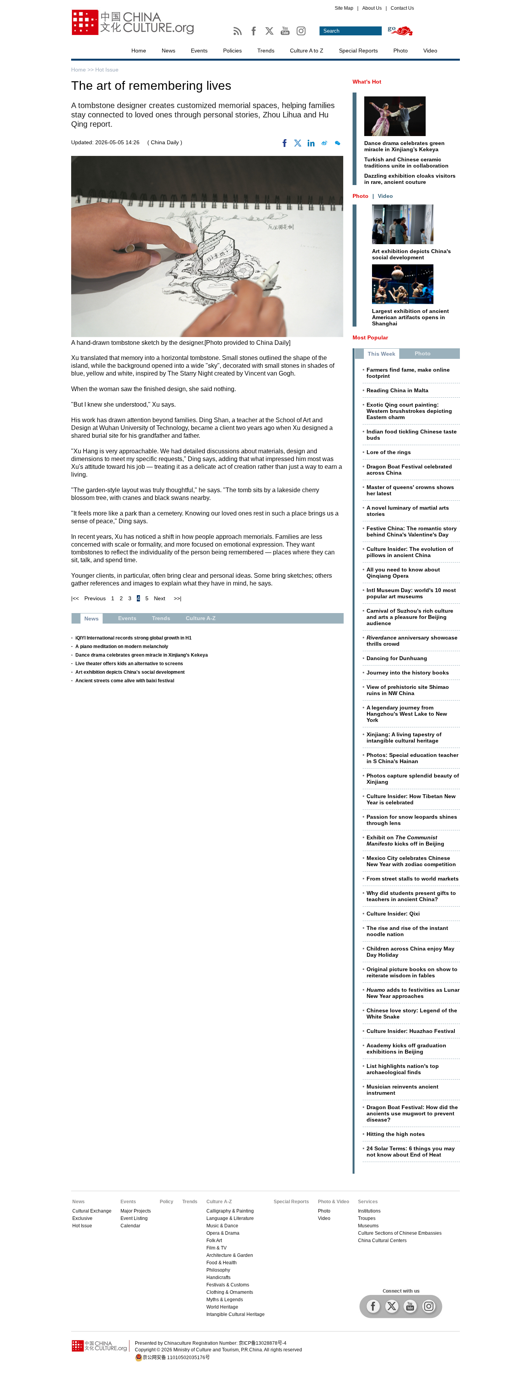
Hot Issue (107, 69)
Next (159, 598)
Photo (400, 50)
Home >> (83, 69)
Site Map (344, 8)
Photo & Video (333, 1201)
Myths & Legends (224, 1299)
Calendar (130, 1225)
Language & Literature (230, 1218)
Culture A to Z (306, 50)
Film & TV (216, 1248)
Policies (232, 50)
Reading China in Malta (397, 390)
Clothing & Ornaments (229, 1292)
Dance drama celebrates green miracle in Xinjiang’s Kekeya (141, 655)
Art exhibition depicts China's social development (130, 672)
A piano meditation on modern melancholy (121, 646)
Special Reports (358, 50)
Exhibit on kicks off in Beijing (405, 840)
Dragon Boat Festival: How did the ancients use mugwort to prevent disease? (412, 1113)
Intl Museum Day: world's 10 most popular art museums (411, 593)
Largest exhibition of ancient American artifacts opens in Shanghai (410, 317)
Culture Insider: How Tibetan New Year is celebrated (411, 799)
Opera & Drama (222, 1233)
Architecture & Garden (229, 1255)
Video (430, 50)
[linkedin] (311, 145)
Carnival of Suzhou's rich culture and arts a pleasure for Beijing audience (410, 617)
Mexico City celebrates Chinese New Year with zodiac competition (411, 861)
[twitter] (298, 145)
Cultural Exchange (92, 1211)
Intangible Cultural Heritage (235, 1314)
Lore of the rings (389, 452)
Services (368, 1201)
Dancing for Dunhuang (397, 658)
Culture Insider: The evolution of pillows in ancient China (410, 552)
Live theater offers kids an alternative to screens (129, 663)
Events (199, 50)
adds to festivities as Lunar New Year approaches (413, 993)
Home (138, 50)
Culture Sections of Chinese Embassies (400, 1233)
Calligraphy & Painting (230, 1211)
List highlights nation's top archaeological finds (403, 1069)
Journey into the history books (408, 672)
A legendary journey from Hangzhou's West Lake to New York (407, 713)
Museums (368, 1225)
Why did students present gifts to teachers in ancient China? (411, 896)
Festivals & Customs (227, 1285)
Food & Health (221, 1262)
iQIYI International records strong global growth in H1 (133, 638)
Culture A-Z (219, 1201)
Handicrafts (218, 1277)
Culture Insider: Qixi (393, 913)
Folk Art (214, 1240)
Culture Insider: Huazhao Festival (411, 1031)
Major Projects (136, 1211)
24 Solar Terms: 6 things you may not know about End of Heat (411, 1151)
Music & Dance (222, 1225)
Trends (265, 50)
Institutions (369, 1211)
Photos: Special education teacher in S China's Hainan (412, 758)
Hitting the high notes (396, 1134)
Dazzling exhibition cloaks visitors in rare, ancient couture (410, 179)
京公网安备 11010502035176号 (176, 1357)
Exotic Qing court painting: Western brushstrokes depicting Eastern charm (409, 411)
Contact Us (402, 8)
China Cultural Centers (382, 1240)
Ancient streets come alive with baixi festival (124, 680)
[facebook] (284, 145)
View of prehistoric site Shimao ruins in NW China (408, 690)
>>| (178, 598)
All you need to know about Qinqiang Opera (403, 572)
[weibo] (324, 145)
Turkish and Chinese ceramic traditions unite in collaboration (406, 162)
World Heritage (222, 1307)
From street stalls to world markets (413, 878)
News (168, 50)
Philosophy (218, 1270)
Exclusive (82, 1218)
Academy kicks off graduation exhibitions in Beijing (406, 1048)
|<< (75, 598)
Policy (166, 1201)
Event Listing (134, 1218)
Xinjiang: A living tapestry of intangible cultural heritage (404, 737)
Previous (95, 598)
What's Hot (367, 82)
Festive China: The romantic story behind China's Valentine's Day (412, 531)
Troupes (367, 1218)
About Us (372, 8)
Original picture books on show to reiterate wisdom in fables (412, 972)
